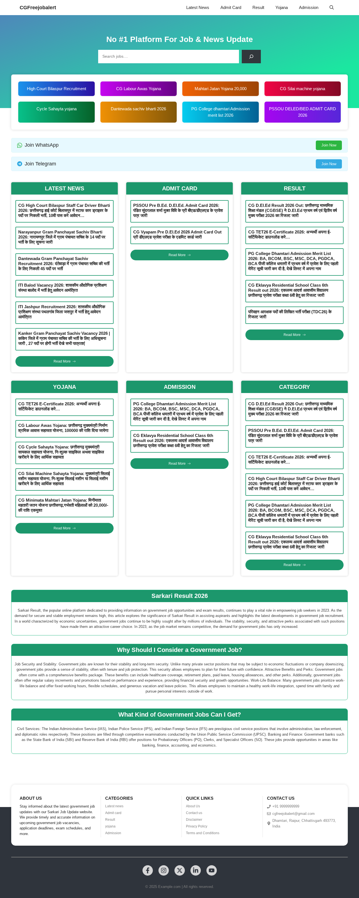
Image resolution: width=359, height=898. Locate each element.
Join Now (328, 145)
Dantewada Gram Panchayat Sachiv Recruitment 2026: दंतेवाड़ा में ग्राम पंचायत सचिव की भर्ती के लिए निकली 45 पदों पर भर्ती (63, 263)
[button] (331, 7)
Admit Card (230, 7)
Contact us (194, 813)
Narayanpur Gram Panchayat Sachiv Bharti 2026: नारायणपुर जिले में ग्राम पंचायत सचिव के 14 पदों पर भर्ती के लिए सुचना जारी (61, 237)
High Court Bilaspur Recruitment (56, 88)
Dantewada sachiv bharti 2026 (138, 108)
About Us (193, 806)
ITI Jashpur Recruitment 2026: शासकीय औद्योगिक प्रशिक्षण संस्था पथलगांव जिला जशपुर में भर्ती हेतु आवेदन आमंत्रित (61, 311)
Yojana (281, 7)
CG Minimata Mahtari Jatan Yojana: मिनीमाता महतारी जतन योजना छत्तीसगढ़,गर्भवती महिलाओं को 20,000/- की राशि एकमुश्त (63, 505)
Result (258, 7)
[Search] (251, 56)
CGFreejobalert (38, 7)
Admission (308, 7)
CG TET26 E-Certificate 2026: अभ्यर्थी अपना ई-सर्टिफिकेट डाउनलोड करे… (289, 234)
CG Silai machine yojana (302, 88)
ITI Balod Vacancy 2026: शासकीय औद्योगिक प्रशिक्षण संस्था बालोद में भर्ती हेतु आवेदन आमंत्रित (62, 288)
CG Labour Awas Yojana (138, 88)
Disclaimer (194, 820)
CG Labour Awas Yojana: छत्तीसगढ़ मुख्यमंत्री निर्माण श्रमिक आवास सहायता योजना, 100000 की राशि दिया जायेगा (63, 428)
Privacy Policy (196, 826)
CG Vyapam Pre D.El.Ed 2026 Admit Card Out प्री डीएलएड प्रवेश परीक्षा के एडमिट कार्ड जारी (177, 234)
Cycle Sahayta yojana (56, 108)
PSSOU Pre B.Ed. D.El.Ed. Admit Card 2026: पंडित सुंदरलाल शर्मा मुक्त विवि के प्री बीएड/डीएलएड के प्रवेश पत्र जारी (178, 210)
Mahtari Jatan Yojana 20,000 (221, 88)
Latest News (197, 7)
